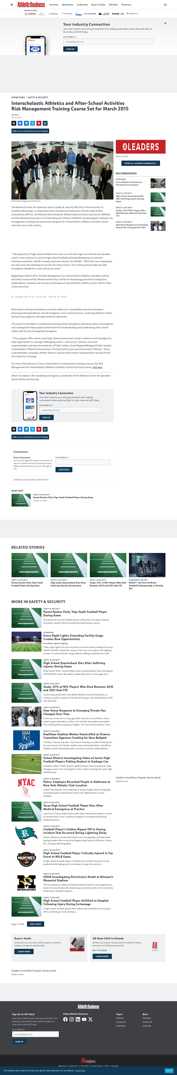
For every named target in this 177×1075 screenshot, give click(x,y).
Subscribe (85, 1066)
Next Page (35, 924)
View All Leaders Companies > (141, 163)
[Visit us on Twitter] (90, 1019)
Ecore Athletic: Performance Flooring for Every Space (129, 183)
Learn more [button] (80, 1071)
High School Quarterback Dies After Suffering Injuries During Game (130, 199)
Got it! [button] (169, 1071)
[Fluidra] (30, 13)
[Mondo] (141, 13)
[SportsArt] (86, 13)
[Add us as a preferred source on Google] (45, 123)
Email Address (70, 37)
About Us (62, 1066)
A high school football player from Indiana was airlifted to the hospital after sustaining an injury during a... (77, 910)
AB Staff (15, 114)
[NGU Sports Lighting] (100, 13)
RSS (107, 1066)
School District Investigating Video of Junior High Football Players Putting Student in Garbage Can (76, 759)
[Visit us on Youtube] (84, 1019)
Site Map (115, 1066)
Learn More (24, 951)
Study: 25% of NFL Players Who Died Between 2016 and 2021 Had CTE (131, 213)
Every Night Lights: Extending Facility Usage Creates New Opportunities (73, 637)
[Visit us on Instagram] (71, 1019)
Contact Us (73, 1066)
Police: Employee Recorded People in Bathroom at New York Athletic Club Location (76, 783)
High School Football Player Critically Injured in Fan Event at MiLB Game (78, 855)
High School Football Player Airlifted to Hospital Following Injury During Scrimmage (76, 902)
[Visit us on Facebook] (65, 1019)
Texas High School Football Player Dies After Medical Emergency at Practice (73, 807)
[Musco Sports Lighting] (113, 14)
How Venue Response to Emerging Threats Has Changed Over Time (132, 226)
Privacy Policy (97, 1066)
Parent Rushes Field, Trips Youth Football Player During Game (63, 497)
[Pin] (38, 123)
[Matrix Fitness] (127, 14)
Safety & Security (38, 97)
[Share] (20, 123)
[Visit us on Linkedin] (78, 1019)
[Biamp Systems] (58, 13)
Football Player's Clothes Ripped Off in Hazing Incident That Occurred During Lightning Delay (75, 831)
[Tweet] (32, 123)
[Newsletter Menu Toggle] (165, 4)
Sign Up (70, 49)
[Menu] (11, 4)
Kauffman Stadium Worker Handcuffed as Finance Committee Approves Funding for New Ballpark (76, 736)
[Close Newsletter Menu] (165, 23)
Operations (18, 97)
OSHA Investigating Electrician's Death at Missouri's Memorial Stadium (78, 878)
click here (97, 367)
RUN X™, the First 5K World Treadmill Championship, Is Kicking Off (146, 585)
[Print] (13, 123)
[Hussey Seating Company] (72, 13)
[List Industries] (44, 13)
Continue (64, 469)
